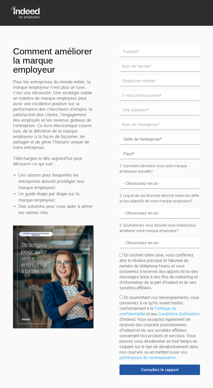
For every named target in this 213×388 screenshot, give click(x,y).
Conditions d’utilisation (178, 313)
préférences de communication (147, 357)
